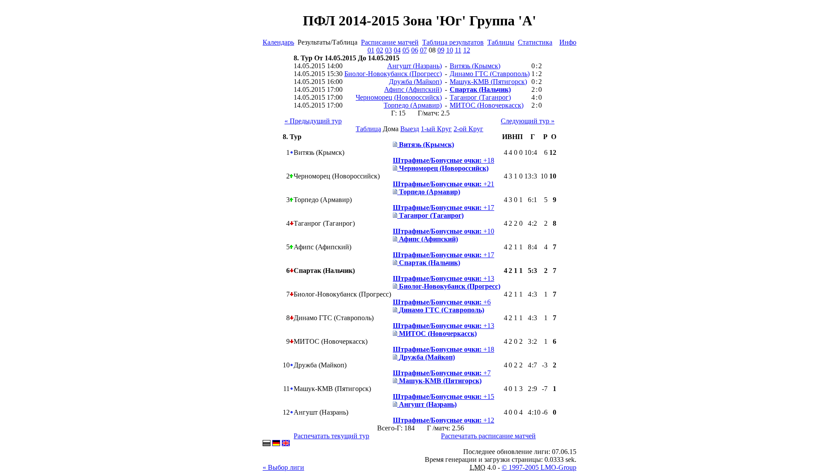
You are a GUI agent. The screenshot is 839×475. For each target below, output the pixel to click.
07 (423, 50)
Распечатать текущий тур (331, 436)
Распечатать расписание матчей (488, 436)
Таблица (368, 129)
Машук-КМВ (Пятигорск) (488, 81)
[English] (286, 443)
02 (379, 50)
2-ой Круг (468, 129)
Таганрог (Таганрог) (480, 97)
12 (466, 50)
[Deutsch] (276, 443)
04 (397, 50)
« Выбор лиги (283, 467)
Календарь (278, 42)
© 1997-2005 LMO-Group (539, 467)
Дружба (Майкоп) (415, 81)
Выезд (409, 129)
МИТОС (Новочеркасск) (487, 105)
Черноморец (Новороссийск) (399, 97)
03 (388, 50)
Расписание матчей (390, 42)
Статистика (535, 42)
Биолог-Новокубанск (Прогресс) (393, 73)
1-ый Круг (436, 129)
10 (449, 50)
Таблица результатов (453, 42)
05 (405, 50)
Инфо (567, 42)
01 (370, 50)
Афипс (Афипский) (413, 89)
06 (414, 50)
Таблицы (500, 42)
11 (458, 50)
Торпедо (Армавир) (413, 105)
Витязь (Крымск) (475, 66)
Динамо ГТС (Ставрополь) (490, 73)
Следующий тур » (528, 121)
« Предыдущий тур (313, 121)
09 (440, 50)
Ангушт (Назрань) (414, 66)
